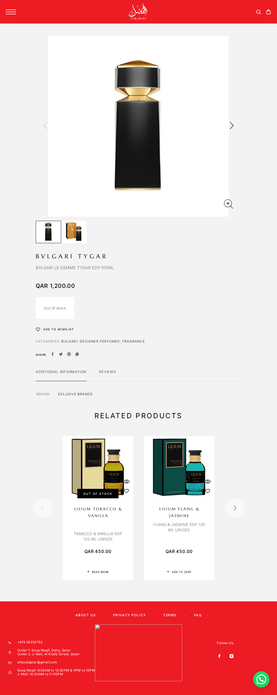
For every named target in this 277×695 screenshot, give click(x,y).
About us (85, 615)
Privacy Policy (129, 615)
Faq (198, 615)
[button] (179, 572)
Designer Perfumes (100, 341)
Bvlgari (69, 341)
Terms (170, 615)
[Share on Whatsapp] (77, 354)
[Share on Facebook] (53, 354)
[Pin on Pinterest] (69, 354)
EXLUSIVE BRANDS (75, 394)
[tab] (61, 375)
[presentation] (45, 126)
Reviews (107, 372)
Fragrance (133, 341)
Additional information (61, 372)
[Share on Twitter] (61, 354)
